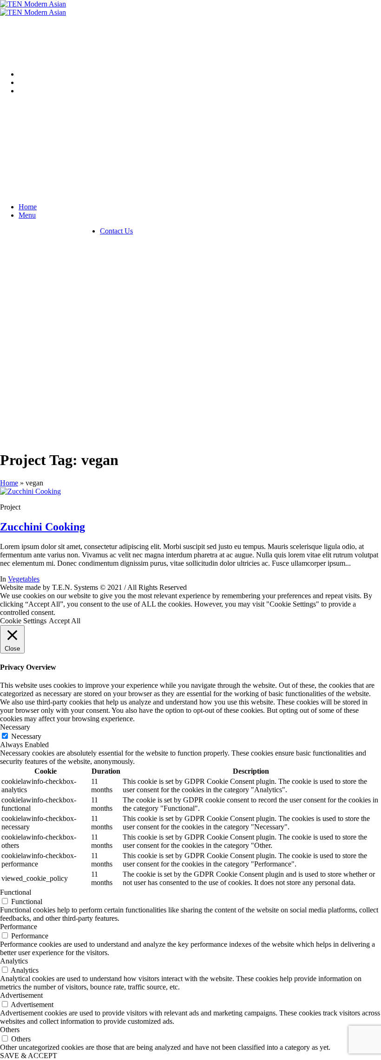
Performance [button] (18, 927)
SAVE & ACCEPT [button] (28, 1056)
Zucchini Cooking (42, 527)
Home (9, 483)
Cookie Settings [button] (23, 621)
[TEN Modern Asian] (33, 8)
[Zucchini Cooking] (30, 491)
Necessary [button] (15, 727)
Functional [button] (15, 892)
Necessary (26, 736)
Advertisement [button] (21, 995)
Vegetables (23, 579)
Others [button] (10, 1030)
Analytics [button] (14, 961)
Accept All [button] (64, 621)
